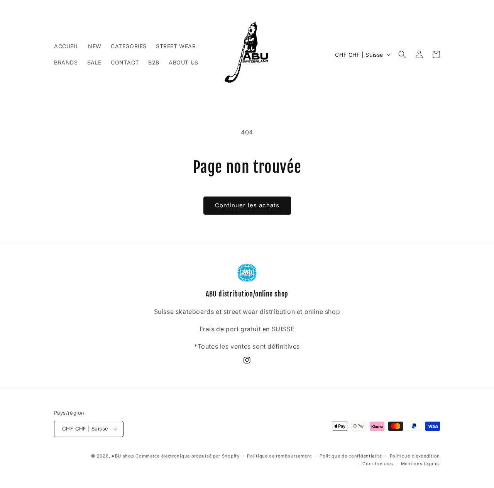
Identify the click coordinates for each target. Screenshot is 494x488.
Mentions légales (420, 463)
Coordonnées (377, 463)
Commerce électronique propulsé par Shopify (187, 456)
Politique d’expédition (415, 456)
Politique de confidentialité (351, 456)
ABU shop (123, 456)
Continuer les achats (247, 205)
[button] (402, 54)
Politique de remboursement (279, 456)
